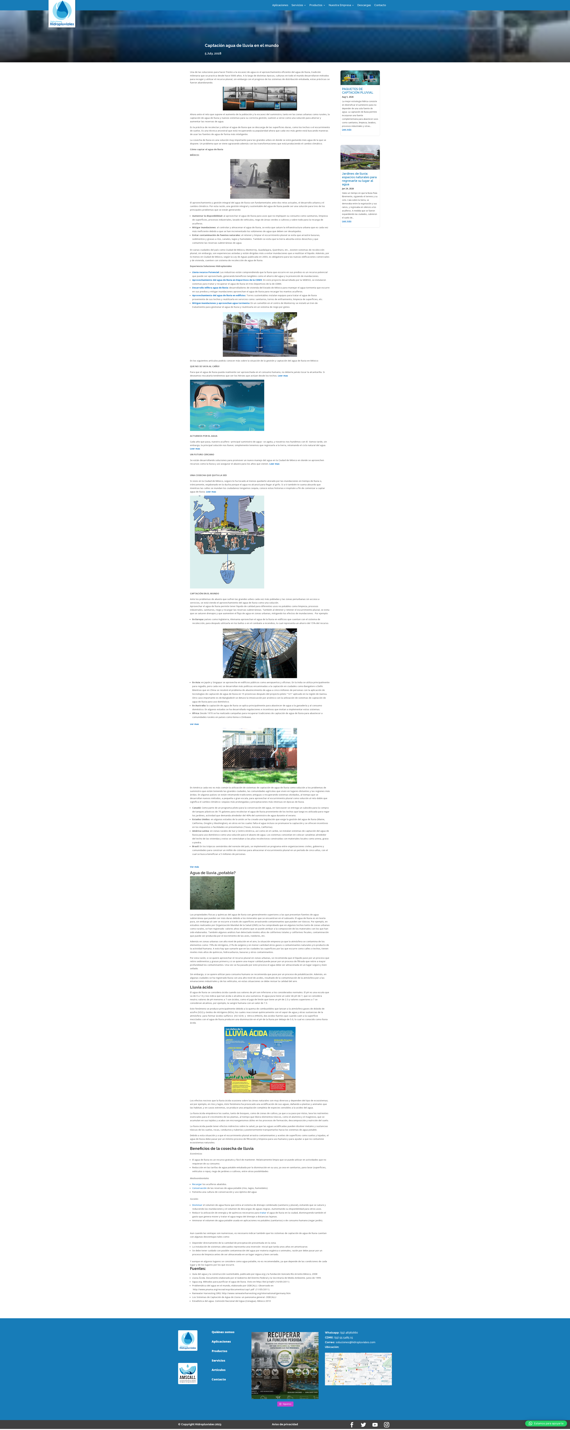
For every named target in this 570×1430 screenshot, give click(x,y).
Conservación (199, 1187)
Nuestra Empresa (340, 5)
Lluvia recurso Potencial (205, 272)
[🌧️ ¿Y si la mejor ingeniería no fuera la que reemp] (284, 1365)
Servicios (297, 5)
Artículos (218, 1370)
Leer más (346, 129)
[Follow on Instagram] (386, 1425)
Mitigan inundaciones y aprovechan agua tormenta (220, 303)
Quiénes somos (223, 1332)
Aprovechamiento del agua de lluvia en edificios (218, 295)
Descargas (364, 5)
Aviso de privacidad (285, 1424)
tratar (263, 1212)
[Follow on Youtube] (375, 1425)
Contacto (380, 5)
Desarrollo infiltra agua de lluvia (210, 287)
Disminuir (197, 1204)
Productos (315, 5)
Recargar (197, 1184)
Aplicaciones (280, 5)
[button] (546, 1423)
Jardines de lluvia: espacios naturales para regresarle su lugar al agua (359, 179)
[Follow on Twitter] (363, 1425)
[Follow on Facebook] (352, 1425)
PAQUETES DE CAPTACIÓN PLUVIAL (357, 90)
